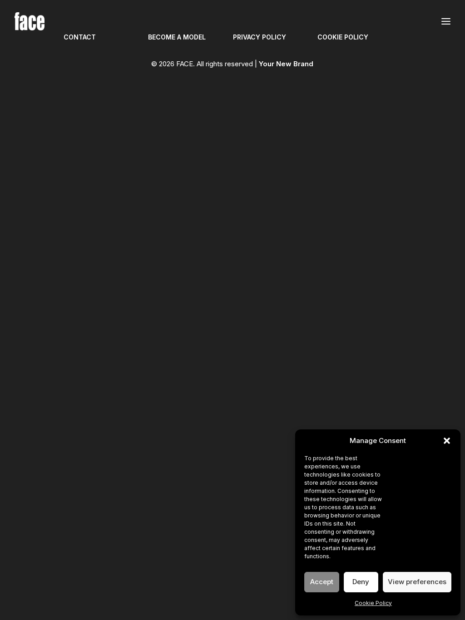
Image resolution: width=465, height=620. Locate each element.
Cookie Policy (373, 603)
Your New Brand (286, 63)
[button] (446, 440)
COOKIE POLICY (342, 37)
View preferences (417, 581)
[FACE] (30, 21)
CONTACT (80, 37)
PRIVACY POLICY (259, 37)
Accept (321, 581)
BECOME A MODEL (177, 37)
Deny (360, 581)
